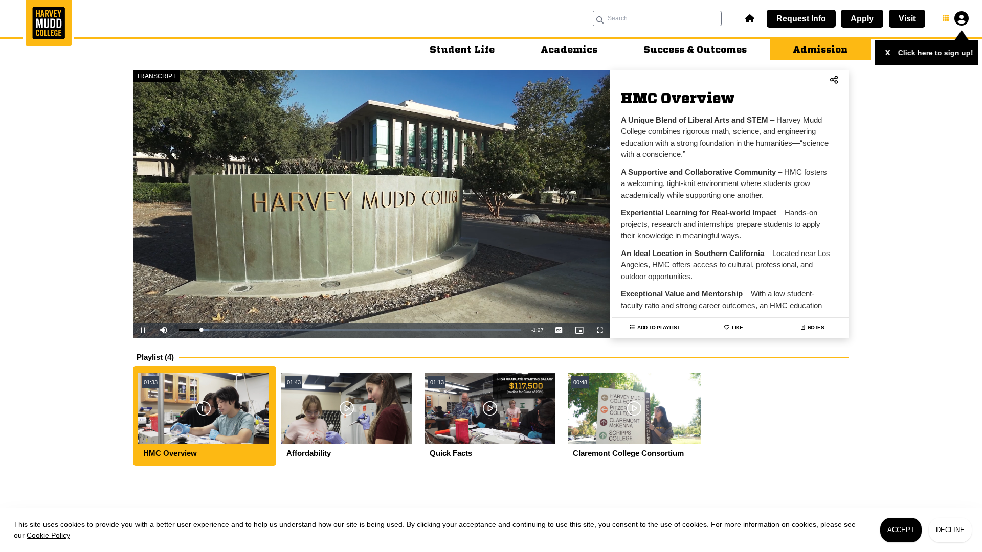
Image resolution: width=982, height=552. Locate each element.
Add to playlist (658, 327)
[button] (748, 18)
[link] (48, 24)
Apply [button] (862, 18)
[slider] (350, 330)
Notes (816, 327)
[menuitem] (462, 49)
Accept (900, 530)
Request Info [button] (801, 18)
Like (737, 327)
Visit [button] (907, 18)
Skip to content (491, 7)
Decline (950, 530)
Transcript (156, 76)
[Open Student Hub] (954, 18)
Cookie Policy (48, 535)
